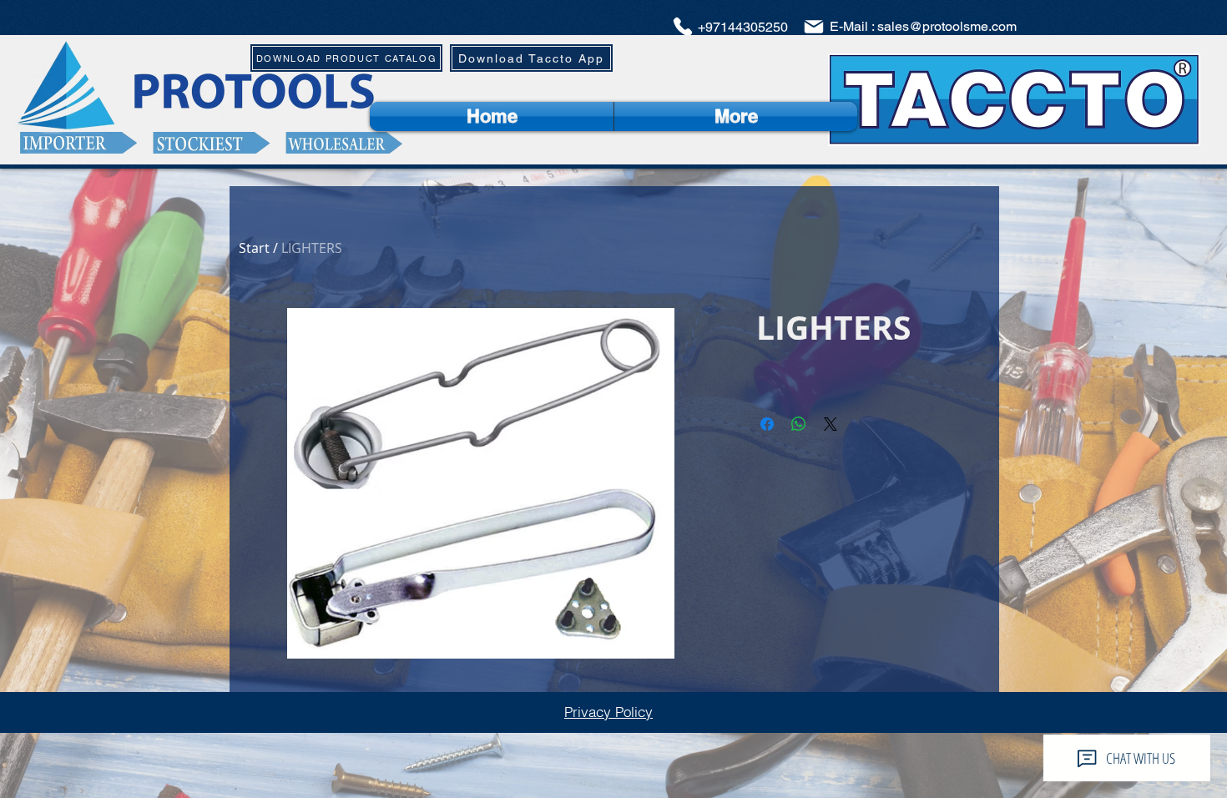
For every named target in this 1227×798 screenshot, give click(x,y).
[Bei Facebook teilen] (767, 424)
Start (254, 248)
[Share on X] (831, 424)
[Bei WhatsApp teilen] (799, 424)
